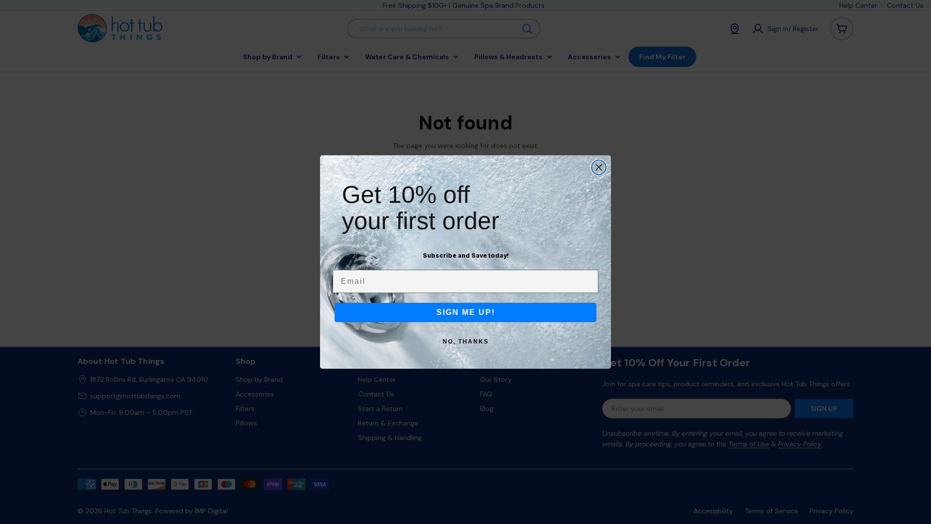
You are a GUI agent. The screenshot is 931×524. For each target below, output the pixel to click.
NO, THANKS (466, 341)
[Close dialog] (599, 167)
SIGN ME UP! (465, 312)
